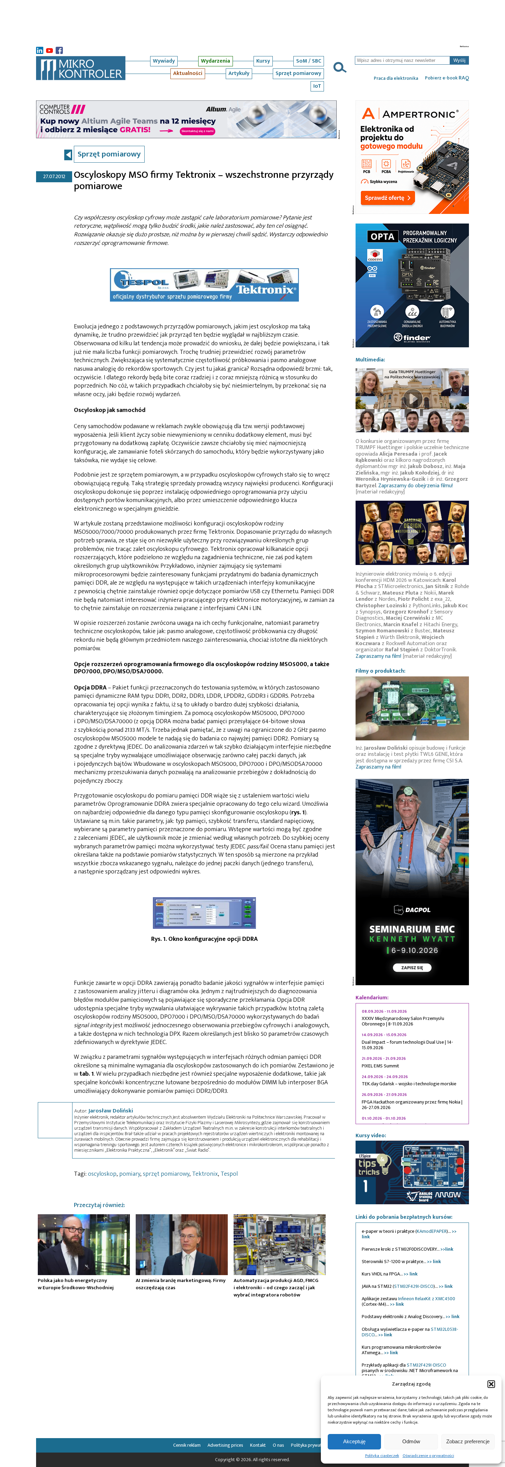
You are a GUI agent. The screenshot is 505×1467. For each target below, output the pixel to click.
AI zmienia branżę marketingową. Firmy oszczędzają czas (181, 1284)
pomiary (129, 1174)
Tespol (229, 1174)
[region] (412, 1063)
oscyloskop (102, 1174)
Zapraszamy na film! (378, 656)
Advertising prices (225, 1445)
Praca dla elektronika (396, 78)
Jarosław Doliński (110, 1111)
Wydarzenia (215, 61)
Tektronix (205, 1174)
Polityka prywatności (311, 1445)
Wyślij (459, 60)
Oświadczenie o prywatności (428, 1455)
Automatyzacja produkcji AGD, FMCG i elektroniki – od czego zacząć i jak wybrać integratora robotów (276, 1287)
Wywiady (164, 61)
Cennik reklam (187, 1445)
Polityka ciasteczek (382, 1455)
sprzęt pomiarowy (166, 1174)
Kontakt (258, 1445)
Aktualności (187, 73)
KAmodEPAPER (432, 1231)
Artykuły (238, 73)
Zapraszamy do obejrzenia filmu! (415, 485)
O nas (278, 1445)
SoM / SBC (308, 61)
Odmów (411, 1441)
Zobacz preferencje (468, 1441)
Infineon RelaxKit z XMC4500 (426, 1299)
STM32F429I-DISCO (414, 1286)
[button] (491, 1384)
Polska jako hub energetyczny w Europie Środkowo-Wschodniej (76, 1284)
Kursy (263, 61)
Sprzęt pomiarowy (298, 73)
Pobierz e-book (447, 78)
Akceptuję (354, 1441)
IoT (317, 86)
